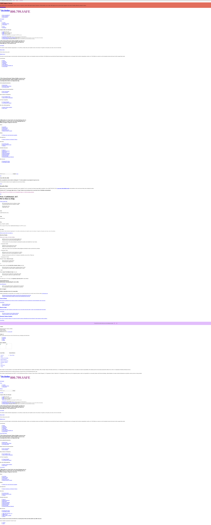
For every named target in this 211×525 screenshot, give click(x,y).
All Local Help (4, 66)
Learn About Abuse (5, 23)
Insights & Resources (6, 500)
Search (1, 173)
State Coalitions (5, 64)
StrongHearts (4, 36)
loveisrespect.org (45, 293)
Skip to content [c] (5, 16)
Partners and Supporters (4, 360)
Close (1, 390)
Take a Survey (4, 108)
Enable (14, 0)
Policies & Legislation (6, 152)
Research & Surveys (5, 154)
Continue (3, 522)
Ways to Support (5, 92)
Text (3, 33)
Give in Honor (4, 128)
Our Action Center (5, 143)
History (2, 356)
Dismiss (17, 0)
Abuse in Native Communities (7, 97)
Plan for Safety (2, 49)
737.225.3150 (9, 331)
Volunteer (4, 145)
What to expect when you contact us (6, 232)
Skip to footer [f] (5, 17)
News (1, 363)
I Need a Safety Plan (3, 201)
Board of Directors (4, 359)
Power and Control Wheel (6, 86)
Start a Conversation (5, 91)
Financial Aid (4, 62)
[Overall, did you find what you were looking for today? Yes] (114, 323)
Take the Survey (3, 7)
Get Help (3, 22)
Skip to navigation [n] (6, 15)
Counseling (4, 63)
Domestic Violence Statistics (7, 107)
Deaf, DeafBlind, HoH (6, 96)
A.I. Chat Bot (2, 45)
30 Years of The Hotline (4, 358)
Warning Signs (4, 85)
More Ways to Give (5, 129)
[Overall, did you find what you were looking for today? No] (117, 323)
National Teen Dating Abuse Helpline (8, 37)
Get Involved (4, 24)
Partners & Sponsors (5, 153)
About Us (2, 355)
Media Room (3, 365)
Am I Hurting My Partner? (6, 102)
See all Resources (3, 284)
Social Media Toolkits (6, 162)
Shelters (3, 60)
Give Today (4, 126)
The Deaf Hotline (5, 38)
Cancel (3, 523)
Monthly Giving (5, 127)
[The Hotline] (5, 10)
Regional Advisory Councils (7, 130)
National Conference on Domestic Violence (9, 139)
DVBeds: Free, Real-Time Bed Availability (9, 135)
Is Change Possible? (5, 101)
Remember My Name (6, 161)
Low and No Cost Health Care (7, 65)
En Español (2, 18)
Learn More (21, 0)
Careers (2, 366)
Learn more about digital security (63, 188)
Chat (3, 32)
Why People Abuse (5, 87)
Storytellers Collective (4, 362)
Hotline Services (2, 54)
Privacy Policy (12, 355)
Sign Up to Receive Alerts (6, 144)
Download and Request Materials (8, 156)
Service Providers (5, 155)
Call (3, 31)
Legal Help (4, 61)
